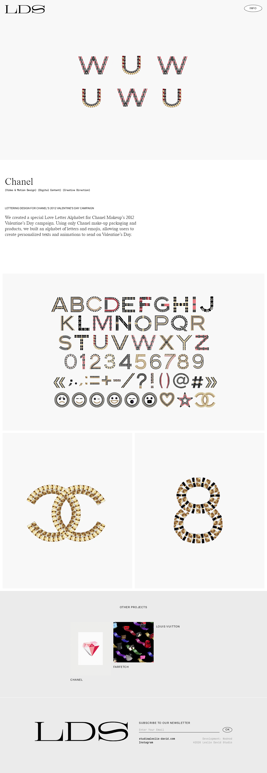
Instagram (146, 742)
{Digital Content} (49, 190)
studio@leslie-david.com (157, 738)
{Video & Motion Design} (20, 190)
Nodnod (227, 738)
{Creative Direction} (76, 190)
